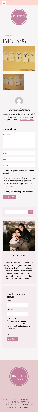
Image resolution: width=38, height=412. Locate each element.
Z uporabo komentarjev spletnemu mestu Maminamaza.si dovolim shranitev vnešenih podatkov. (19, 182)
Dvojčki (25, 117)
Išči (30, 212)
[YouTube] (22, 394)
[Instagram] (19, 394)
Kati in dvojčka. (27, 119)
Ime (9, 301)
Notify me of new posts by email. (19, 191)
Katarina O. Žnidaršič (19, 109)
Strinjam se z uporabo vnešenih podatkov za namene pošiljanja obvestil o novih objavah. (18, 324)
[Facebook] (15, 394)
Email (10, 310)
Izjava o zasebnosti (14, 334)
